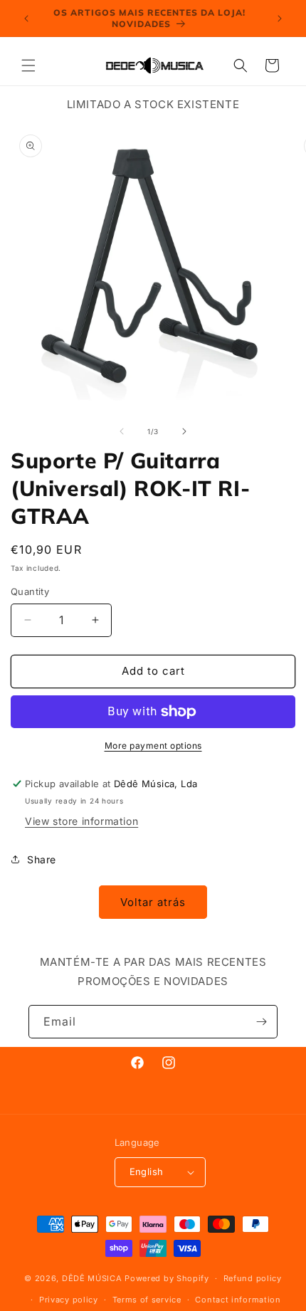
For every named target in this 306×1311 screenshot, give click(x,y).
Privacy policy (68, 1300)
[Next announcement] (279, 18)
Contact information (237, 1300)
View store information (81, 821)
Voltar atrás (153, 902)
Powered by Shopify (167, 1278)
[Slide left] (121, 431)
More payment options (153, 745)
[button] (28, 65)
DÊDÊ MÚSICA (92, 1278)
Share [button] (41, 859)
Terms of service (146, 1300)
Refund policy (252, 1278)
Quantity (30, 591)
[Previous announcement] (26, 18)
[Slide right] (184, 431)
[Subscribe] (261, 1021)
